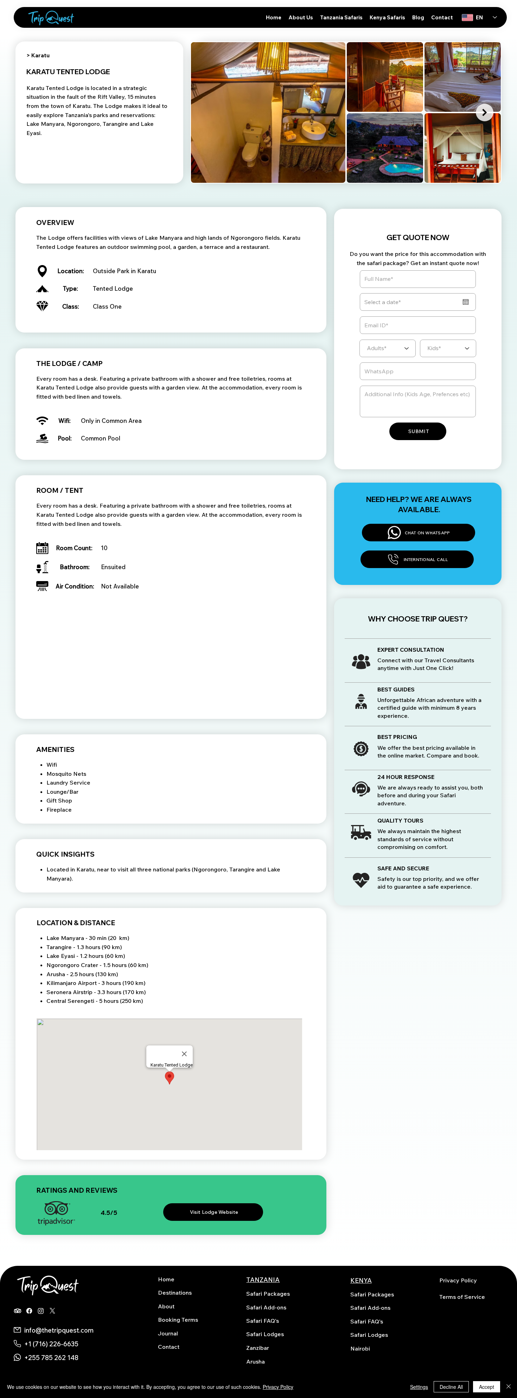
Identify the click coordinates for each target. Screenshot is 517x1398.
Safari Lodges (265, 1334)
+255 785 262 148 (51, 1357)
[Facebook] (29, 1311)
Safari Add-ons (266, 1307)
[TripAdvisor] (17, 1311)
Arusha (255, 1361)
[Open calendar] (465, 302)
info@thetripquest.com (59, 1330)
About (166, 1306)
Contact (168, 1346)
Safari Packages (268, 1293)
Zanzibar (257, 1347)
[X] (52, 1311)
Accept (486, 1386)
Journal (168, 1333)
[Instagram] (41, 1311)
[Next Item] (484, 112)
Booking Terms (178, 1319)
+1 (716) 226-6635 (51, 1344)
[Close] (508, 1386)
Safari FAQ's (262, 1320)
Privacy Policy (458, 1280)
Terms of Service (462, 1296)
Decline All (451, 1386)
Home (166, 1279)
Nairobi (360, 1348)
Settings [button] (419, 1386)
